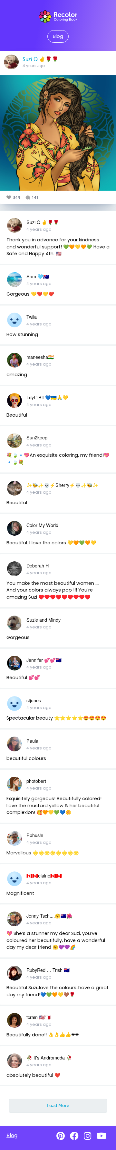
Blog (58, 36)
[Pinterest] (60, 1136)
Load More (58, 1105)
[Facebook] (74, 1136)
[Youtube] (101, 1136)
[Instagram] (88, 1136)
